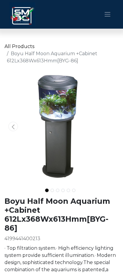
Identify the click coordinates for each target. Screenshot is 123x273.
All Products (19, 46)
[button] (12, 126)
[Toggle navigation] (107, 14)
